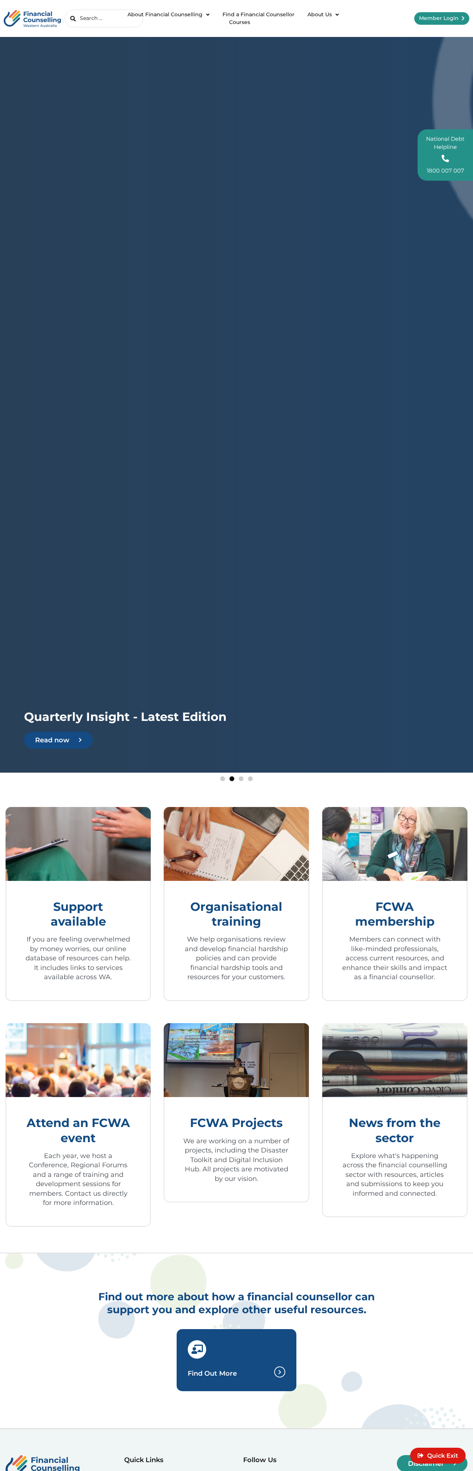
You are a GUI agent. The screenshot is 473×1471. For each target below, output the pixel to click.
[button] (222, 778)
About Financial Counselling (165, 14)
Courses (239, 22)
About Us (319, 14)
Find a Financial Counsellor (258, 14)
